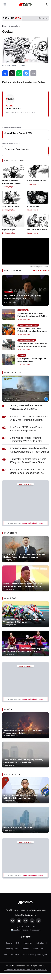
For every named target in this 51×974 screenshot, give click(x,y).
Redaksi (8, 943)
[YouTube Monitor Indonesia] (25, 920)
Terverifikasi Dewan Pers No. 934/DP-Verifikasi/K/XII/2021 (25, 970)
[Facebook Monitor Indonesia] (19, 920)
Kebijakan (40, 943)
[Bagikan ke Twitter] (12, 73)
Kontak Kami (38, 949)
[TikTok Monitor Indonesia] (38, 920)
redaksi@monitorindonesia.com (27, 930)
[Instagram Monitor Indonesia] (12, 920)
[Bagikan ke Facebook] (5, 73)
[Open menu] (5, 4)
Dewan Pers (28, 954)
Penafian (25, 949)
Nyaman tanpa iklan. (25, 523)
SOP (18, 943)
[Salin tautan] (33, 73)
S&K (5, 954)
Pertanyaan (42, 954)
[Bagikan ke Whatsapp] (19, 73)
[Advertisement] (25, 503)
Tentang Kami (12, 949)
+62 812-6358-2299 (26, 927)
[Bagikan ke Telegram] (26, 73)
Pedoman (28, 943)
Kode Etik (15, 954)
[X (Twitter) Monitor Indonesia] (32, 920)
